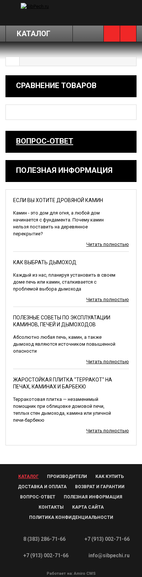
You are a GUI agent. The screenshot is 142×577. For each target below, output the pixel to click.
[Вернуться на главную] (13, 61)
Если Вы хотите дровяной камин (58, 200)
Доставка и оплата (42, 486)
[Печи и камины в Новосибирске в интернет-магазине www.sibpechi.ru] (42, 6)
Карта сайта (88, 507)
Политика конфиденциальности (71, 517)
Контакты (51, 507)
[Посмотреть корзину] (128, 34)
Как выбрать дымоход (44, 262)
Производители (67, 476)
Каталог (28, 476)
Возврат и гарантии (100, 486)
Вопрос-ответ (44, 141)
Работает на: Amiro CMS (71, 573)
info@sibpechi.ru (109, 555)
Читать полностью (107, 244)
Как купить (109, 476)
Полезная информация (93, 497)
